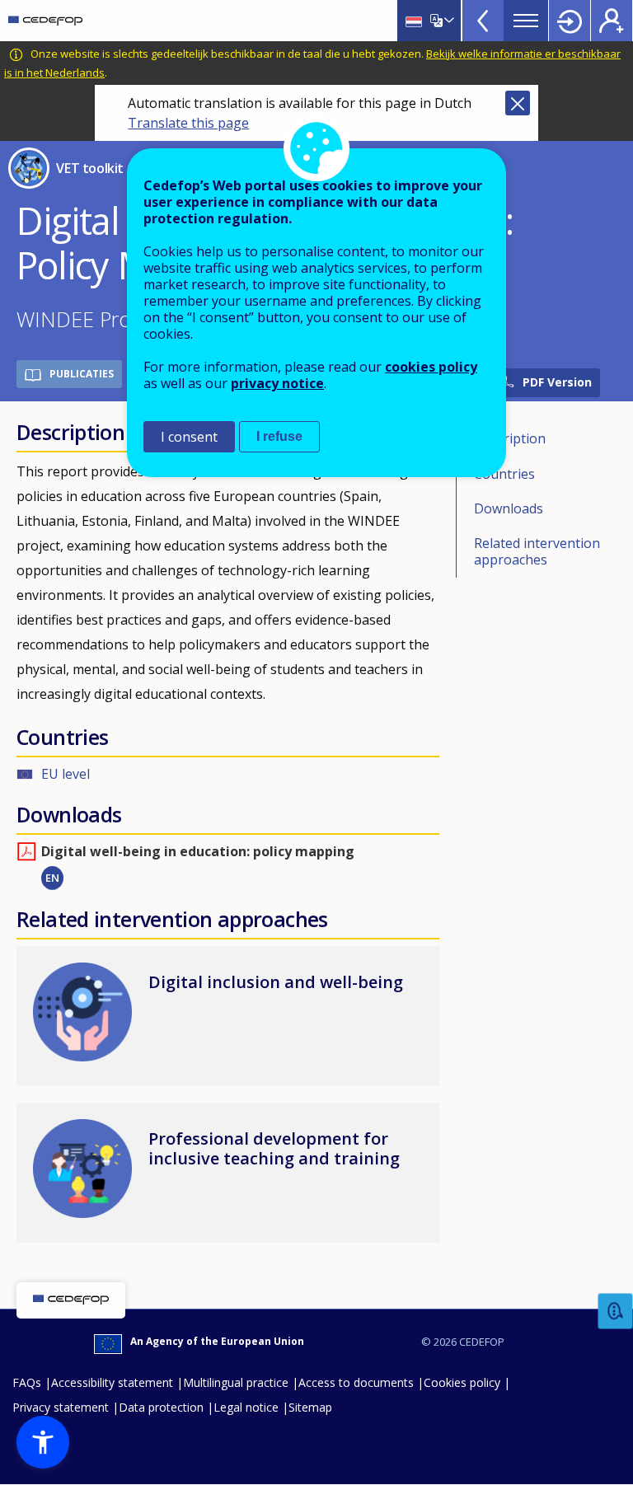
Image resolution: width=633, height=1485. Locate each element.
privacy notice (277, 383)
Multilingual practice (235, 1382)
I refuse (279, 436)
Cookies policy (462, 1382)
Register (611, 20)
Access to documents (356, 1382)
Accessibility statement (112, 1382)
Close (517, 103)
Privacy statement (60, 1407)
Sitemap (310, 1407)
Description (510, 438)
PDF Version (557, 382)
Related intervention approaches (537, 551)
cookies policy (431, 367)
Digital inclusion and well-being (275, 982)
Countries (504, 474)
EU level (65, 774)
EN (52, 877)
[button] (42, 1442)
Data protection (161, 1407)
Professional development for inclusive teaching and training (274, 1148)
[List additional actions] (447, 20)
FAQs (26, 1382)
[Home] (45, 20)
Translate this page (188, 123)
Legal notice (246, 1407)
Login (569, 20)
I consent (189, 437)
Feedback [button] (615, 1311)
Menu (525, 20)
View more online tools (483, 20)
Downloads (508, 508)
